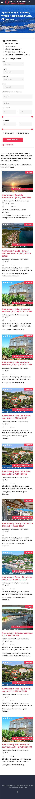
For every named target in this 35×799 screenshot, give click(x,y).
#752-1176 (16, 196)
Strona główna (5, 26)
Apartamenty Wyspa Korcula (24, 27)
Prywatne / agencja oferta (22, 165)
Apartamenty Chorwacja (17, 26)
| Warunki (20, 785)
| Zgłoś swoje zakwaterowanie (19, 787)
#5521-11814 (17, 578)
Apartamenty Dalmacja (9, 27)
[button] (13, 64)
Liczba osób (6, 120)
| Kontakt (26, 785)
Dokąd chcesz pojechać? (12, 59)
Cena (11, 165)
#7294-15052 (16, 417)
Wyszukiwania (13, 139)
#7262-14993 (17, 363)
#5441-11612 (16, 253)
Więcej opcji (9, 144)
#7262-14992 (17, 310)
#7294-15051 (16, 472)
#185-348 (17, 634)
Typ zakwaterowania (10, 41)
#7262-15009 (17, 745)
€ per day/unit (6, 107)
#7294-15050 (16, 690)
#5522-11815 (17, 524)
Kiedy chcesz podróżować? (13, 92)
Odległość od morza (7, 167)
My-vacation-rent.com (19, 2)
